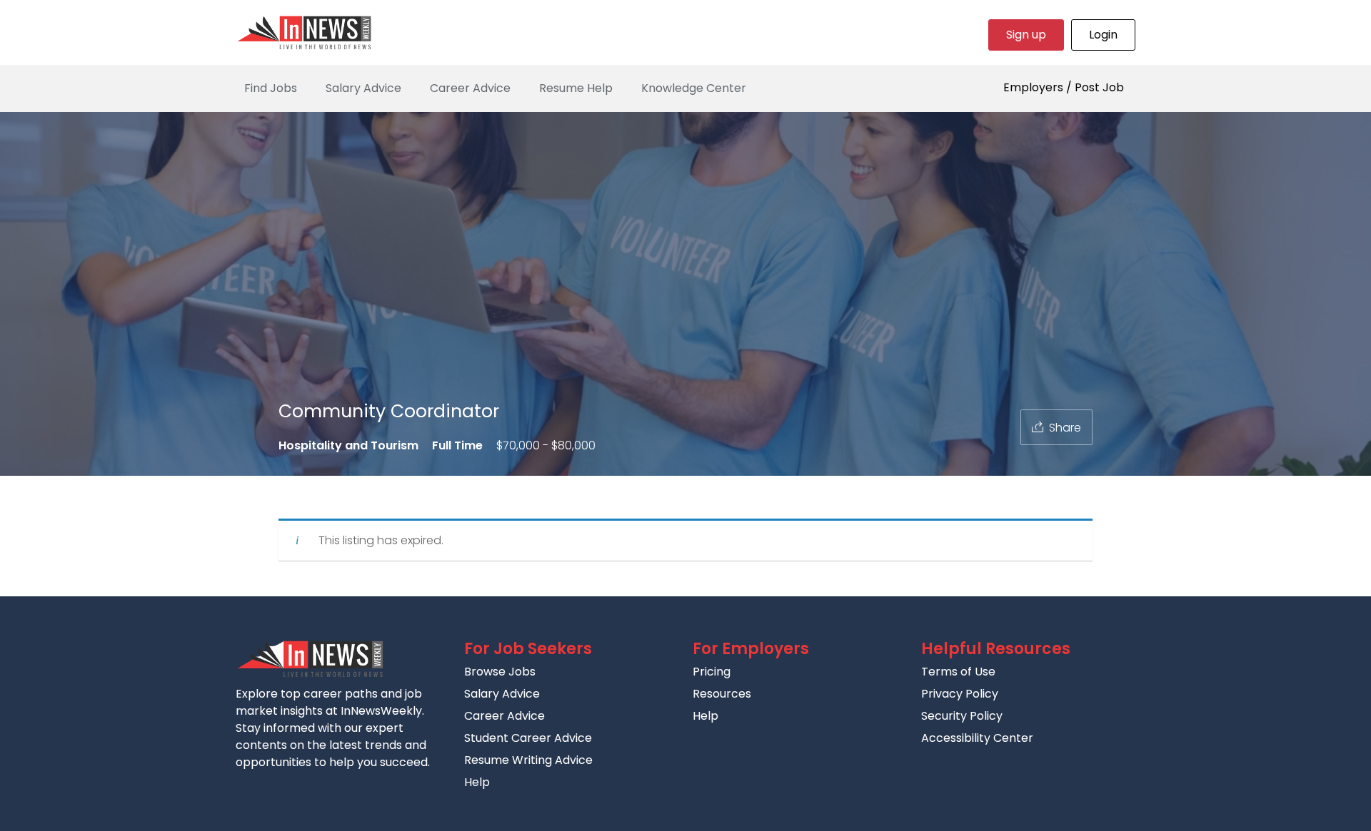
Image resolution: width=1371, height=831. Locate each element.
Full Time (457, 445)
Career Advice (470, 88)
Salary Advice (363, 88)
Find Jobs (270, 88)
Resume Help (576, 88)
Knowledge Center (693, 88)
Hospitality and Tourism (348, 445)
